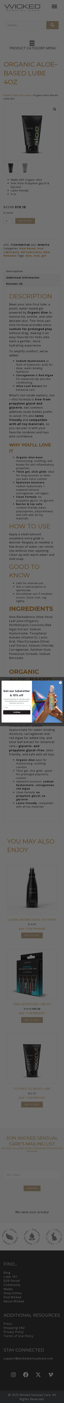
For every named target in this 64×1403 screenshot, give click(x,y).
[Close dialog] (60, 682)
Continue (16, 712)
